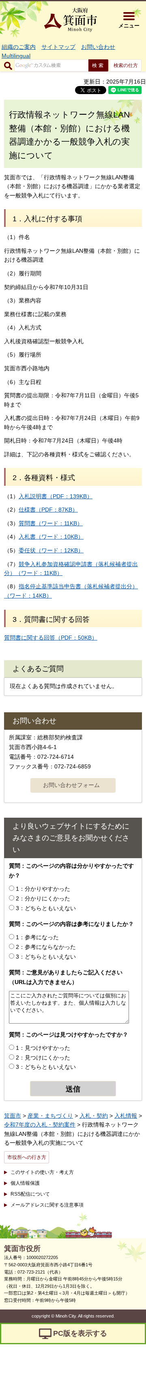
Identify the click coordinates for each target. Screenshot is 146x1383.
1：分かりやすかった (43, 889)
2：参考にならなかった (46, 947)
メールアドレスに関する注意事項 (47, 1205)
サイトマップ (58, 47)
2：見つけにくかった (43, 1057)
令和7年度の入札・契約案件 (39, 1124)
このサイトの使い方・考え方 (42, 1172)
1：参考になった (37, 937)
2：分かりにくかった (43, 898)
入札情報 (125, 1115)
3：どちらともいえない (46, 908)
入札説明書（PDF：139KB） (55, 496)
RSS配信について (30, 1194)
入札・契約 (93, 1115)
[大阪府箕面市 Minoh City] (70, 20)
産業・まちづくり (50, 1115)
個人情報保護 (25, 1183)
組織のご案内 (19, 47)
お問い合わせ (98, 47)
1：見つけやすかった (43, 1048)
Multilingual (16, 55)
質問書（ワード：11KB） (51, 523)
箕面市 (12, 1115)
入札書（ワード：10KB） (51, 536)
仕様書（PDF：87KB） (48, 509)
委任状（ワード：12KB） (51, 550)
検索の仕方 (126, 65)
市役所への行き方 (26, 1157)
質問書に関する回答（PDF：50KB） (50, 637)
